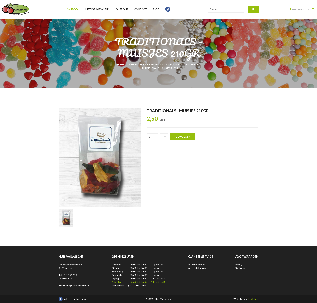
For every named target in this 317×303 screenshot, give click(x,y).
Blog (156, 9)
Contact (140, 9)
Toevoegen (182, 136)
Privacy (238, 264)
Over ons (122, 9)
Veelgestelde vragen (198, 268)
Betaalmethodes (196, 264)
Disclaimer (240, 268)
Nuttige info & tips (97, 9)
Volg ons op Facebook (75, 299)
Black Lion (253, 298)
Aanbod (72, 9)
